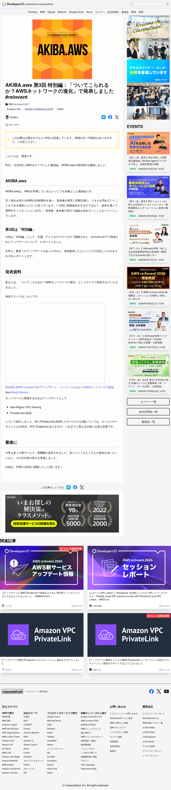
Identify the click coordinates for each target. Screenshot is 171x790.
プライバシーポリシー (152, 750)
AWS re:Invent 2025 (90, 720)
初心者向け (86, 732)
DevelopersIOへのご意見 (121, 718)
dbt (48, 752)
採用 (141, 12)
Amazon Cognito (9, 724)
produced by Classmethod (39, 4)
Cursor (27, 752)
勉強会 (125, 12)
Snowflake (52, 740)
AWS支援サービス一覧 (152, 722)
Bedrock (62, 12)
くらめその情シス (89, 752)
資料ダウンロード (118, 727)
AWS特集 (6, 716)
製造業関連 (86, 744)
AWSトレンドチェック (91, 728)
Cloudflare (52, 760)
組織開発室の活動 (89, 756)
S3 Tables (6, 748)
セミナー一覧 (148, 402)
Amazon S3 (7, 744)
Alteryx (50, 744)
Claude (51, 12)
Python (27, 764)
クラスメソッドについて (153, 713)
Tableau (50, 736)
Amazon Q (28, 740)
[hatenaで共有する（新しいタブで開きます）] (104, 117)
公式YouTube (148, 732)
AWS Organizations (11, 732)
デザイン (85, 760)
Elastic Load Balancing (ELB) (40, 109)
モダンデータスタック (34, 760)
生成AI (26, 716)
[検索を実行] (131, 4)
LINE (49, 724)
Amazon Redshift (10, 760)
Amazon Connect (10, 772)
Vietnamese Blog (88, 768)
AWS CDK (6, 752)
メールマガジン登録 (119, 732)
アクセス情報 (148, 746)
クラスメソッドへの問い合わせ (124, 713)
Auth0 (49, 732)
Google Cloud (76, 12)
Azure (89, 12)
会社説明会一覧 (148, 412)
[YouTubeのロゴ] (166, 691)
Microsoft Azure (54, 720)
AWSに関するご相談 (119, 722)
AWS (42, 12)
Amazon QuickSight (11, 756)
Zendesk (51, 728)
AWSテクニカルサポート (92, 736)
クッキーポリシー (150, 755)
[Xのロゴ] (158, 691)
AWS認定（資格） (89, 740)
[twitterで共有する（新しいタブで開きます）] (117, 117)
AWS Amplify (8, 764)
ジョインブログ (88, 748)
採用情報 (114, 741)
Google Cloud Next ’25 (91, 716)
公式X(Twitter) (148, 727)
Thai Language (88, 764)
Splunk (50, 764)
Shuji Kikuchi (19, 392)
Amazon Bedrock (31, 732)
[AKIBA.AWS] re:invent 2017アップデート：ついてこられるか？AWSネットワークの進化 (59, 387)
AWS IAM (6, 720)
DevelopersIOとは (150, 718)
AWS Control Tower (11, 736)
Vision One (52, 768)
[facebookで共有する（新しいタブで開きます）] (110, 117)
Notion (50, 772)
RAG (26, 736)
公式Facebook (148, 736)
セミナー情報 (116, 736)
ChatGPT (28, 724)
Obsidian (28, 756)
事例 (133, 12)
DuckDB (51, 756)
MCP (26, 720)
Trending (32, 12)
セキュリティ (30, 768)
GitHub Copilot (30, 744)
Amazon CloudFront (11, 768)
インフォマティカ (55, 748)
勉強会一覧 (148, 422)
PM (25, 772)
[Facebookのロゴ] (151, 691)
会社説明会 (113, 12)
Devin (26, 748)
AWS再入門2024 (88, 724)
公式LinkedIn (148, 741)
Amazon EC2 (8, 740)
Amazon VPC (15, 109)
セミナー (100, 12)
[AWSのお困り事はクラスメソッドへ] (62, 514)
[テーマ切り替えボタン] (168, 4)
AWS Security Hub (10, 728)
